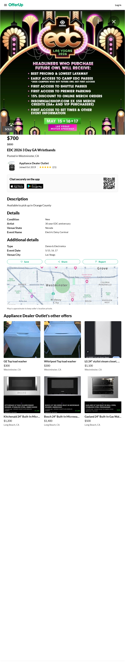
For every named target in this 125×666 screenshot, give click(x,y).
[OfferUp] (16, 5)
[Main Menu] (5, 5)
